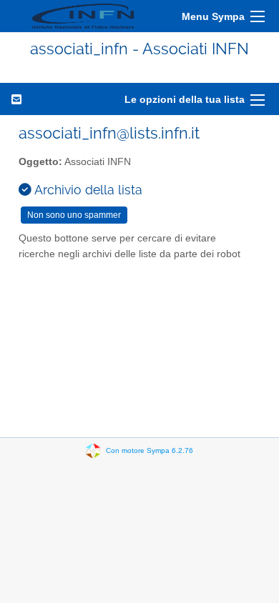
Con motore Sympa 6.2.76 (149, 450)
